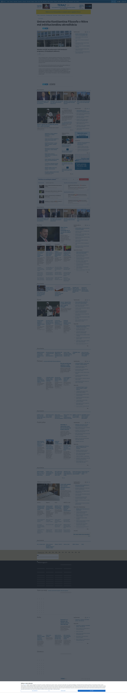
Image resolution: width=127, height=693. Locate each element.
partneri (25, 684)
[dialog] (63, 687)
